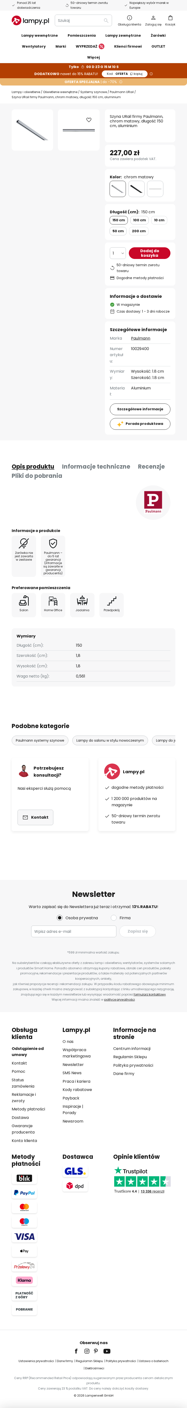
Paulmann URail (122, 92)
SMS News (72, 1073)
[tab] (33, 466)
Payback (71, 1098)
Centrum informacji (131, 1048)
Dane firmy (123, 1073)
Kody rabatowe (77, 1089)
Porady (69, 1113)
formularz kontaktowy (150, 994)
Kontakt (19, 1063)
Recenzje (151, 467)
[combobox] (83, 20)
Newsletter (73, 1064)
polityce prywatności (119, 999)
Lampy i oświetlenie (26, 92)
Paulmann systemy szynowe (40, 740)
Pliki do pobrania (37, 476)
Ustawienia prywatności (36, 1361)
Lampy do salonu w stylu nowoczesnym (110, 740)
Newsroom (73, 1121)
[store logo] (30, 20)
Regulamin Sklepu (130, 1057)
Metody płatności (28, 1109)
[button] (89, 120)
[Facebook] (79, 1351)
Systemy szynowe (93, 92)
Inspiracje (72, 1106)
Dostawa (20, 1117)
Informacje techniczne (96, 467)
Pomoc (18, 1071)
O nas (68, 1041)
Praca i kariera (76, 1081)
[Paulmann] (153, 502)
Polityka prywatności (133, 1065)
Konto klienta (24, 1140)
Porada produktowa (144, 423)
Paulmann (140, 338)
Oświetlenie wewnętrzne (60, 92)
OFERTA (124, 74)
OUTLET (158, 46)
